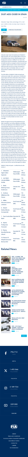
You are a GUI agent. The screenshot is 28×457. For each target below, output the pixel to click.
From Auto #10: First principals (18, 318)
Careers (14, 445)
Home (4, 10)
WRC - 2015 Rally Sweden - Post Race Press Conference (17, 327)
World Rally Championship (15, 29)
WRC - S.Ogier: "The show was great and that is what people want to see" (18, 259)
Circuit (4, 32)
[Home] (6, 3)
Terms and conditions (14, 436)
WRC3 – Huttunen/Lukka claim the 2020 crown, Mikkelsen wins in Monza (17, 270)
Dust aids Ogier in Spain (14, 10)
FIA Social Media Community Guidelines (14, 438)
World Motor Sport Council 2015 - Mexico (18, 310)
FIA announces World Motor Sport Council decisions (19, 302)
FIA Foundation (14, 447)
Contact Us (14, 443)
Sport (4, 29)
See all (24, 336)
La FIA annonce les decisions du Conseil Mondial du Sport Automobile (18, 292)
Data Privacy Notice (14, 441)
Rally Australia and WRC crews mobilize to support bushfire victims (18, 282)
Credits (14, 434)
